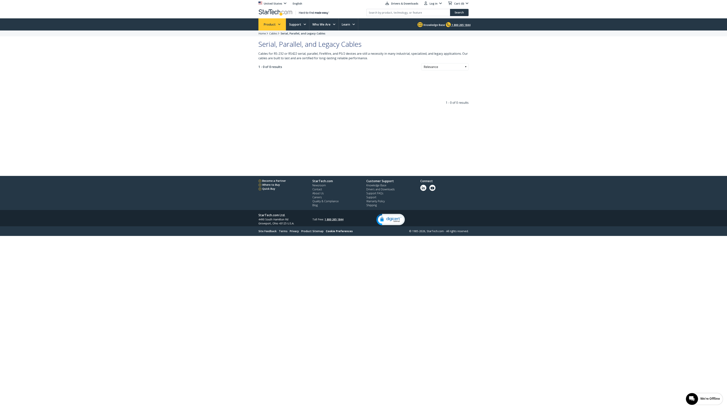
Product (270, 24)
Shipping (371, 205)
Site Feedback (267, 231)
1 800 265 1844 (333, 219)
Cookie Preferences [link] (339, 231)
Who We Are (321, 24)
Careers (317, 197)
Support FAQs (374, 193)
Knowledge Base (434, 25)
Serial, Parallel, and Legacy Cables (303, 33)
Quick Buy (268, 188)
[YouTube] (432, 188)
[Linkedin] (423, 188)
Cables (273, 33)
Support (295, 24)
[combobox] (445, 66)
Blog (315, 205)
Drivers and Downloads (380, 189)
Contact (317, 189)
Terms (283, 231)
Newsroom (319, 185)
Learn (346, 24)
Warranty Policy (375, 201)
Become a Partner (274, 181)
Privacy (294, 231)
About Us (318, 193)
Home (262, 33)
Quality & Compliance (325, 201)
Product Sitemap (312, 231)
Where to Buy (271, 185)
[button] (465, 66)
